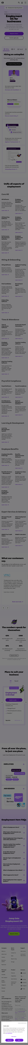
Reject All (9, 1040)
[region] (14, 1032)
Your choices (13, 1036)
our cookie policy (9, 1033)
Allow (19, 1040)
